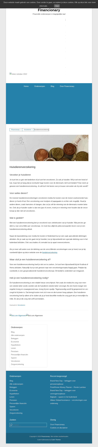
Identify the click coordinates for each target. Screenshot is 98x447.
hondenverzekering (49, 252)
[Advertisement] (49, 107)
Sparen (14, 358)
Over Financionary (67, 86)
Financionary (49, 10)
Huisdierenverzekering (22, 166)
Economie (15, 342)
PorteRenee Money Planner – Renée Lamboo (68, 387)
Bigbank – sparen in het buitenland (63, 397)
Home (26, 86)
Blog (52, 86)
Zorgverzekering (17, 364)
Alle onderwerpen (17, 335)
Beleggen (14, 338)
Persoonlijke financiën (19, 355)
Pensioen (14, 351)
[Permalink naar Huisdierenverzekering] (49, 148)
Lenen (13, 348)
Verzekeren (27, 129)
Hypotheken (15, 345)
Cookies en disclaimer (59, 428)
